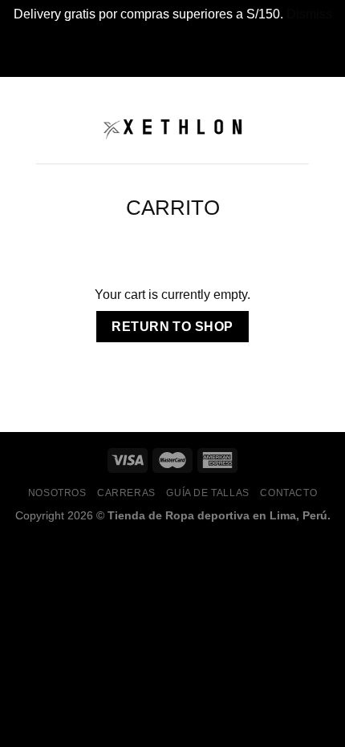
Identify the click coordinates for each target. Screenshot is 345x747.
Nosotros (57, 493)
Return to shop (172, 326)
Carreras (126, 493)
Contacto (288, 493)
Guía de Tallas (208, 493)
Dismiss (309, 14)
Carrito (173, 207)
